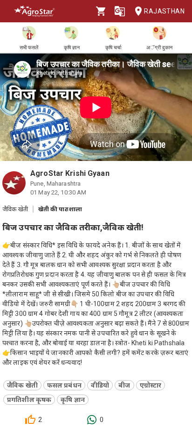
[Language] (119, 11)
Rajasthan (164, 11)
